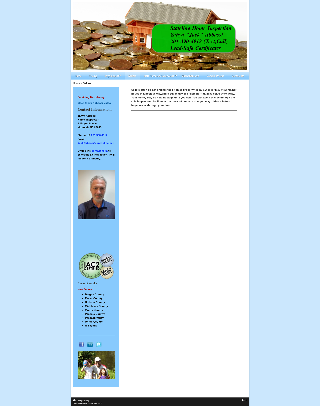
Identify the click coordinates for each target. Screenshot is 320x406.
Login (244, 400)
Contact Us (238, 76)
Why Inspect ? (113, 76)
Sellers (132, 76)
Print (78, 401)
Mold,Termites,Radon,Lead (159, 76)
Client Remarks (190, 76)
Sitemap (85, 401)
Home (78, 76)
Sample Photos (215, 76)
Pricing (93, 76)
